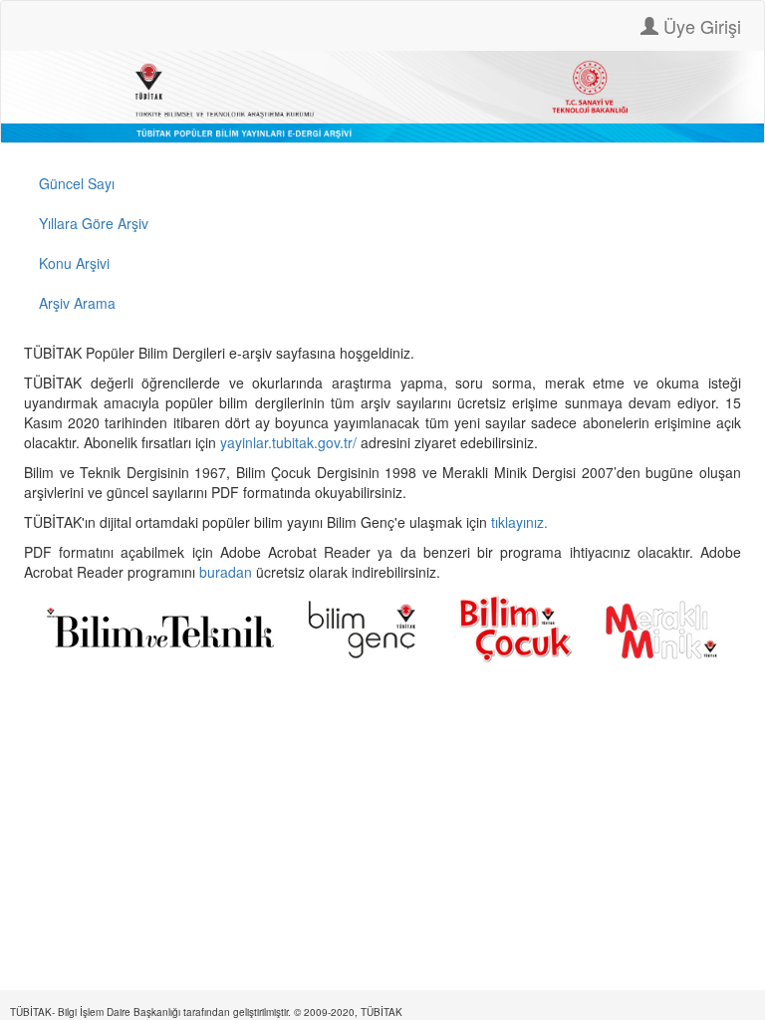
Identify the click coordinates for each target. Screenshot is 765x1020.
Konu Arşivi (74, 263)
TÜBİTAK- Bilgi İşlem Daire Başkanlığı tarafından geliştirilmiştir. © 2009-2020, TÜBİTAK (206, 1012)
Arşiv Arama (77, 303)
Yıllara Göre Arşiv (93, 223)
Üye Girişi (699, 26)
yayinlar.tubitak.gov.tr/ (288, 442)
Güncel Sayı (77, 183)
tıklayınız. (521, 522)
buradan (227, 572)
